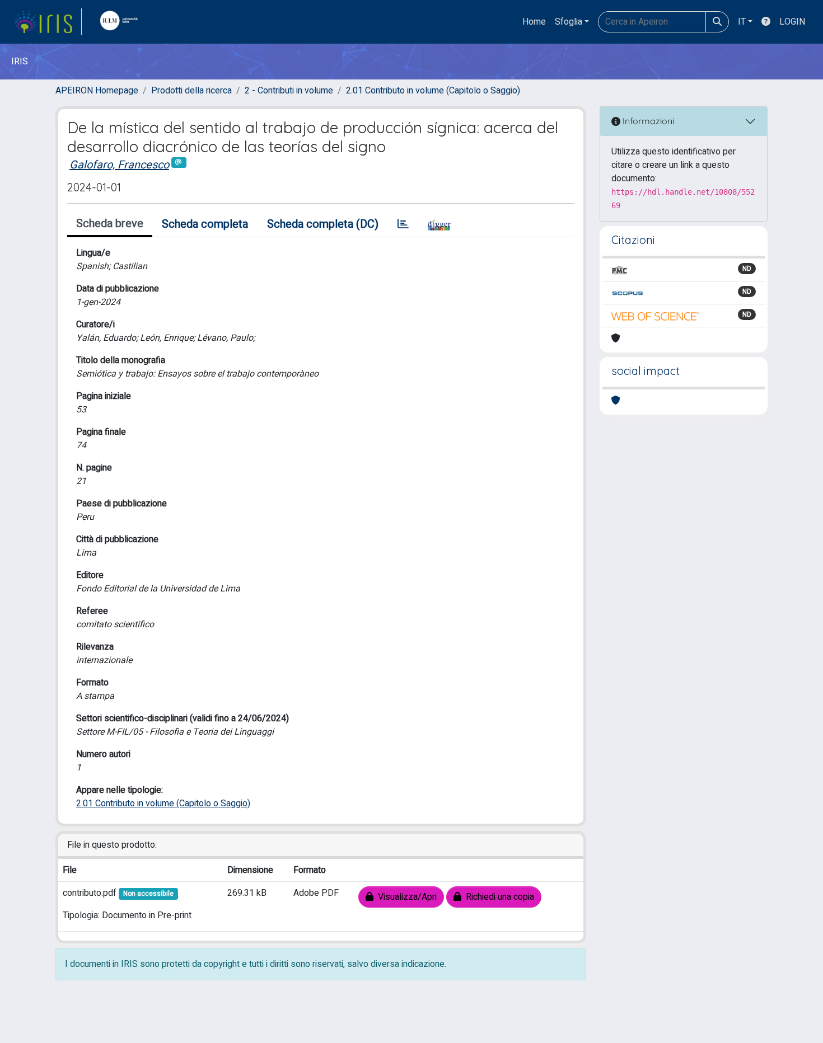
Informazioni (647, 120)
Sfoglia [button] (568, 22)
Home (534, 22)
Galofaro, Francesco (119, 165)
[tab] (403, 224)
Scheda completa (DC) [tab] (322, 224)
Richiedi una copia (497, 897)
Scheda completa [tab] (205, 224)
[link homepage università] (121, 21)
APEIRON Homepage (96, 90)
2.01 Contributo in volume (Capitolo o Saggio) (433, 90)
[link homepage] (47, 21)
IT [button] (742, 22)
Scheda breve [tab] (109, 223)
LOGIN (792, 22)
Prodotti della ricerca (191, 90)
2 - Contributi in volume (289, 90)
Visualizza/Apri (405, 897)
